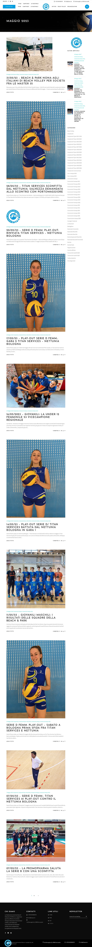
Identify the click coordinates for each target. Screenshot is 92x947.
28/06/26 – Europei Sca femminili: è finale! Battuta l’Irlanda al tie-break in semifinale (79, 93)
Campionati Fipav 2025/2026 (74, 168)
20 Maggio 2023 (9, 226)
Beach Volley (16, 74)
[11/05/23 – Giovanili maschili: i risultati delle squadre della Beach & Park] (35, 579)
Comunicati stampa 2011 (73, 181)
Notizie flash (70, 245)
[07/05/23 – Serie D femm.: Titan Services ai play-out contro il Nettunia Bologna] (35, 769)
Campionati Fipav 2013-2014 (74, 136)
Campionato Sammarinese (74, 171)
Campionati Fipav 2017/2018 (74, 147)
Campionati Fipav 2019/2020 (74, 152)
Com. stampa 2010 (72, 173)
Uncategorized (71, 261)
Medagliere (70, 226)
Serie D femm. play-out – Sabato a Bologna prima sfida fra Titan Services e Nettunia (33, 728)
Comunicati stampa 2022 (73, 208)
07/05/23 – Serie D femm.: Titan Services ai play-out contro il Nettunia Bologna (31, 799)
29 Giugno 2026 (77, 54)
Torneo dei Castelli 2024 (73, 253)
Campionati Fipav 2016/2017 (74, 144)
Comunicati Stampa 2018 (73, 197)
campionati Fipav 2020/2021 (74, 155)
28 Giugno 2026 (77, 78)
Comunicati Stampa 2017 (73, 194)
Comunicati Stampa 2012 (73, 184)
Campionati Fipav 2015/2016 (74, 141)
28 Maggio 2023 (9, 182)
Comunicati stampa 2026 (79, 58)
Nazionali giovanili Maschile (74, 237)
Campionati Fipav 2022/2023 (25, 182)
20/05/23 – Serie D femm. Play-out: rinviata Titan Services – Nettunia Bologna (34, 233)
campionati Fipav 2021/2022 (74, 157)
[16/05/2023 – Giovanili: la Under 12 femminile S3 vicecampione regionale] (35, 386)
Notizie (69, 242)
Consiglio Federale (72, 221)
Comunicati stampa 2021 (73, 205)
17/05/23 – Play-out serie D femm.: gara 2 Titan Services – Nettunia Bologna (32, 341)
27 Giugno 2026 (77, 101)
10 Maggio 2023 (9, 611)
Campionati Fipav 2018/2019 (74, 149)
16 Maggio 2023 (9, 335)
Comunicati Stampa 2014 (73, 186)
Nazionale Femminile (78, 87)
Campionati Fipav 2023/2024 (74, 163)
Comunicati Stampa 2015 (73, 189)
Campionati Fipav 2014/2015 (74, 139)
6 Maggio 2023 (9, 865)
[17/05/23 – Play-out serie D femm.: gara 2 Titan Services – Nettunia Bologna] (35, 293)
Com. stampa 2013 (72, 176)
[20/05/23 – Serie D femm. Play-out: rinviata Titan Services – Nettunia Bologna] (13, 216)
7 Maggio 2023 (9, 792)
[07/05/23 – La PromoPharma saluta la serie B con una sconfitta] (35, 840)
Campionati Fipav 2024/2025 (74, 165)
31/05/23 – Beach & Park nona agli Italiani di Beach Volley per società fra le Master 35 (35, 81)
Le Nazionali (76, 60)
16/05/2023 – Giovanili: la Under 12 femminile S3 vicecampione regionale (32, 417)
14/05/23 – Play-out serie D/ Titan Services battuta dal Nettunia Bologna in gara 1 (32, 527)
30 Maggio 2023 (9, 74)
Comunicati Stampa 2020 (73, 202)
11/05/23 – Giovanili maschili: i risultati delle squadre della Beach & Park (31, 618)
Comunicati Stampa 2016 (73, 192)
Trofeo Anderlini (71, 258)
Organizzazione (71, 247)
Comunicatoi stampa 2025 (74, 218)
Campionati (16, 182)
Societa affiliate (71, 250)
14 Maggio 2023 (9, 521)
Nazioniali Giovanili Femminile (75, 239)
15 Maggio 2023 (9, 410)
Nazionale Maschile (72, 231)
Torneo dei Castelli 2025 (73, 255)
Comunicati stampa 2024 (73, 213)
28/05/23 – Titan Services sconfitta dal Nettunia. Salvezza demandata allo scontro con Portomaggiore (34, 189)
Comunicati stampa (24, 74)
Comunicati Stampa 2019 (73, 200)
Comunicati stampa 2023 (33, 74)
